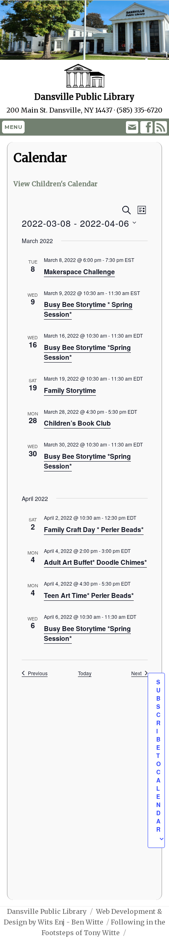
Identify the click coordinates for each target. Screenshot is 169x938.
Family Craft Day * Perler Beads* (94, 529)
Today (84, 673)
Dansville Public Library (47, 911)
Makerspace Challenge (79, 271)
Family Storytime (70, 390)
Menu (13, 127)
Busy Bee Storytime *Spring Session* (87, 461)
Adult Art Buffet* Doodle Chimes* (95, 562)
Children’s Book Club (77, 423)
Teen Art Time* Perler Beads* (89, 595)
